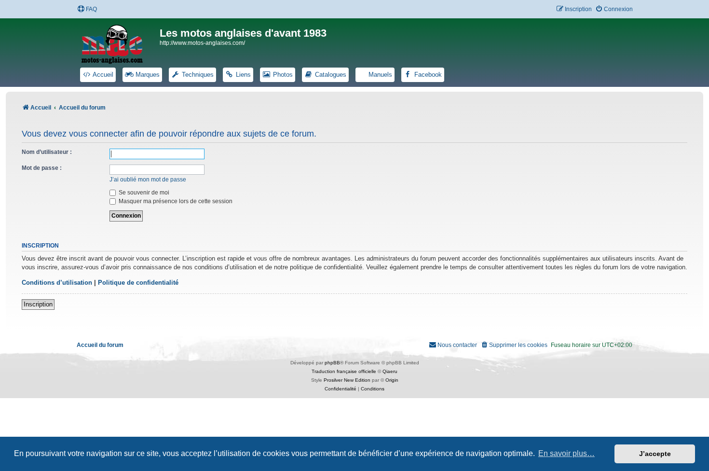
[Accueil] (118, 42)
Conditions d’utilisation (57, 282)
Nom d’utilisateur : (47, 152)
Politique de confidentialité (138, 282)
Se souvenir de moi (143, 192)
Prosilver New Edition (347, 380)
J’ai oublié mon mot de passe (147, 179)
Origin (391, 380)
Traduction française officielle (344, 371)
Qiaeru (389, 371)
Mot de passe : (42, 168)
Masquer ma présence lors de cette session (174, 201)
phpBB (332, 362)
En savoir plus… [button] (566, 453)
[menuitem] (87, 9)
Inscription (38, 304)
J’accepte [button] (655, 453)
